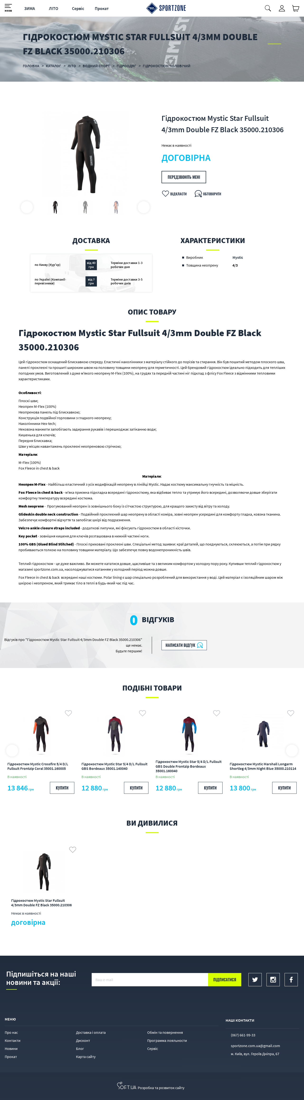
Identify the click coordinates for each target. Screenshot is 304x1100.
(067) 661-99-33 (243, 1035)
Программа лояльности (167, 1040)
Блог (80, 1048)
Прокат (102, 8)
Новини (11, 1048)
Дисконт (83, 1040)
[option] (85, 154)
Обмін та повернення (165, 1032)
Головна (31, 65)
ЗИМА (29, 8)
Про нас (11, 1032)
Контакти (12, 1040)
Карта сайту (85, 1056)
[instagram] (273, 979)
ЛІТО (53, 8)
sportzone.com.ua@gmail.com (255, 1045)
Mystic (238, 257)
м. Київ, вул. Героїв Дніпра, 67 (255, 1053)
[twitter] (255, 979)
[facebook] (291, 979)
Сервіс (78, 8)
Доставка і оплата (91, 1032)
